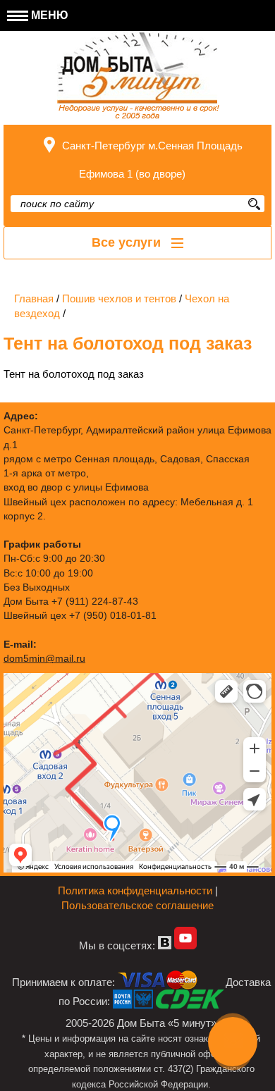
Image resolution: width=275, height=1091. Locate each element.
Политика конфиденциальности (135, 890)
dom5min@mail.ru (44, 658)
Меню (48, 15)
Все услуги (128, 242)
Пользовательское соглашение (137, 905)
